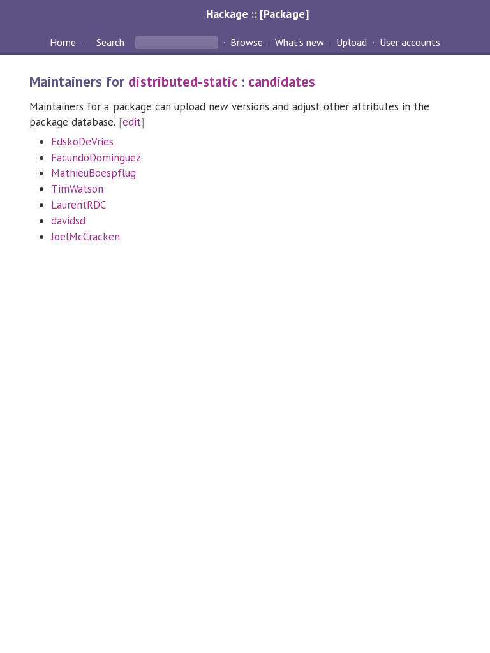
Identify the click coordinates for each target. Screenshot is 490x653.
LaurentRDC (78, 205)
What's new (299, 42)
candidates (281, 81)
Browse (246, 42)
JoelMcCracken (85, 237)
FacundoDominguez (96, 157)
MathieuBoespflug (93, 173)
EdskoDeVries (82, 142)
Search (110, 42)
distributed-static (182, 81)
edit (131, 122)
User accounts (410, 42)
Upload (351, 42)
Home (63, 42)
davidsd (68, 221)
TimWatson (77, 189)
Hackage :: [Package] (257, 13)
